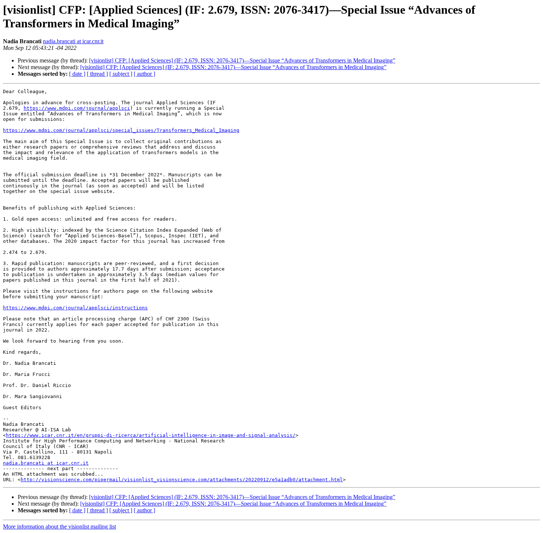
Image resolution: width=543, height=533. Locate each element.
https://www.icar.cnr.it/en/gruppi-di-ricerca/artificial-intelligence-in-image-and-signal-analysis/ (151, 435)
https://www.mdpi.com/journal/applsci (77, 108)
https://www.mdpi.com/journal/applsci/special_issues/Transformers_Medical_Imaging (121, 130)
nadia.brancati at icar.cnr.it (73, 41)
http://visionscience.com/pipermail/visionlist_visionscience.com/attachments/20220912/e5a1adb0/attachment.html (182, 479)
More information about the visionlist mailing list (59, 526)
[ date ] (77, 74)
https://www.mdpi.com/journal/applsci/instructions (75, 307)
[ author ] (144, 74)
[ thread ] (97, 74)
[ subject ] (120, 74)
